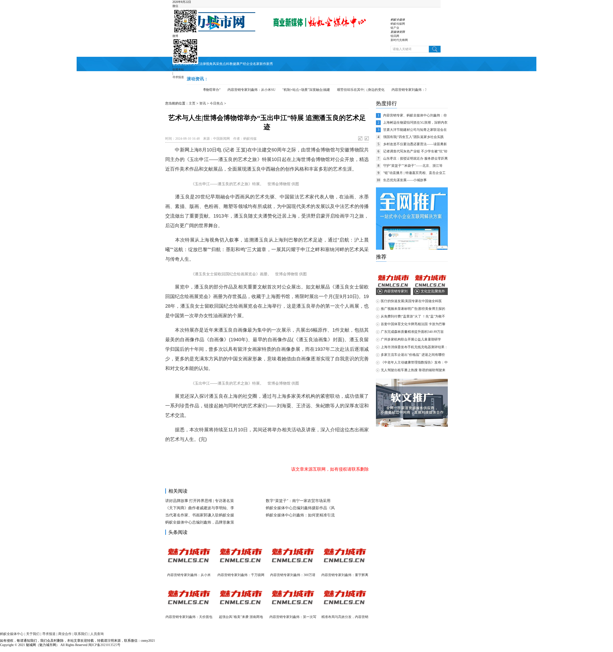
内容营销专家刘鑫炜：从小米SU (242, 90)
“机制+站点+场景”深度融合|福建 (296, 90)
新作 (263, 64)
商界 (189, 64)
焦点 (222, 64)
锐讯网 (395, 36)
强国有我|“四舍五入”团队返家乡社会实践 (413, 137)
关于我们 (33, 634)
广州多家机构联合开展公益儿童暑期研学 (411, 339)
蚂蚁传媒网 (398, 23)
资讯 (182, 64)
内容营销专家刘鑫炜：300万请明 (406, 90)
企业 (249, 64)
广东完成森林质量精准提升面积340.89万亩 (412, 332)
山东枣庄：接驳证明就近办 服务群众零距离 (415, 158)
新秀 (269, 64)
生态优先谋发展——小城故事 (405, 180)
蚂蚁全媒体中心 (11, 634)
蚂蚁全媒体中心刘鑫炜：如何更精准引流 (300, 515)
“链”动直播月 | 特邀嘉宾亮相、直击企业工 (414, 173)
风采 (216, 64)
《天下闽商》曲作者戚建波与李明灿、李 (199, 508)
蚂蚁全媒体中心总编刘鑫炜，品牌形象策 (199, 522)
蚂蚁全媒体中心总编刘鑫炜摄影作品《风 (300, 508)
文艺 (196, 64)
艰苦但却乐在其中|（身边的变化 (351, 90)
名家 (256, 64)
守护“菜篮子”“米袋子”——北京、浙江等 (413, 165)
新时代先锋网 (399, 40)
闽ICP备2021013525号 (103, 645)
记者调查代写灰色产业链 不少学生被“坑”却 (415, 151)
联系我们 (81, 634)
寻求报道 (178, 77)
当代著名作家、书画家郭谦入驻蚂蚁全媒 (199, 515)
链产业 (395, 27)
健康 (236, 64)
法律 (202, 64)
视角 (209, 64)
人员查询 (97, 634)
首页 (175, 64)
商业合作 (65, 634)
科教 (229, 64)
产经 (242, 64)
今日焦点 (216, 103)
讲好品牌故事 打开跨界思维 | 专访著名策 (199, 501)
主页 (192, 103)
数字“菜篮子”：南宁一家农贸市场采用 (298, 501)
